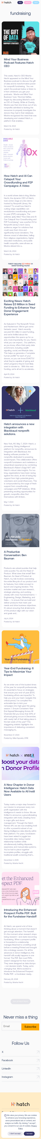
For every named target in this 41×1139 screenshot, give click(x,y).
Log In (36, 2)
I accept (29, 1134)
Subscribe (30, 1027)
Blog (20, 2)
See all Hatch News (20, 1001)
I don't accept (15, 1134)
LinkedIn (6, 1068)
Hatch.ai (27, 2)
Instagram (7, 1077)
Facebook (7, 1060)
